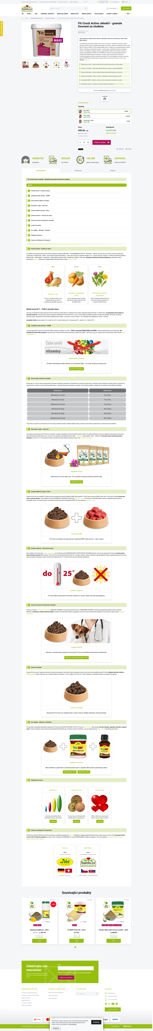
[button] (75, 947)
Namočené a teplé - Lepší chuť (38, 205)
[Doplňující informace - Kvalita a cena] (76, 803)
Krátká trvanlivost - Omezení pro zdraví (40, 215)
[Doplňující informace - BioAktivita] (53, 803)
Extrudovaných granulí (43, 610)
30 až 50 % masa (79, 498)
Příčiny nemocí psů (53, 995)
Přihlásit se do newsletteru (66, 977)
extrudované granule (49, 553)
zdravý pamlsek (31, 674)
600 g (39, 925)
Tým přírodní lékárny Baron (114, 837)
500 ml (74, 925)
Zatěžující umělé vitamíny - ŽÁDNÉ (39, 195)
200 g (35, 925)
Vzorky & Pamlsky (35, 225)
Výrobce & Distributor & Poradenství (39, 240)
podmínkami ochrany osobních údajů (82, 972)
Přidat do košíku (100, 142)
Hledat (86, 8)
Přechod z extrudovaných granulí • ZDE (76, 657)
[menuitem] (24, 13)
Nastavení (56, 1028)
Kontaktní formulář (112, 1009)
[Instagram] (109, 1003)
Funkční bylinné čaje (86, 438)
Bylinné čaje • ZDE (76, 482)
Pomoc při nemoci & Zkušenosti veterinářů (41, 220)
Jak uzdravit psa (53, 998)
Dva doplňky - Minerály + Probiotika (39, 230)
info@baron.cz (111, 993)
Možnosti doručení (111, 133)
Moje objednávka (74, 2)
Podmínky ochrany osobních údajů (47, 2)
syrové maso (78, 436)
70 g (107, 925)
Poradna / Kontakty (26, 1003)
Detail (39, 940)
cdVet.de (87, 60)
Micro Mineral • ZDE (69, 772)
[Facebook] (106, 1003)
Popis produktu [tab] (41, 170)
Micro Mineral (87, 727)
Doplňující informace (35, 235)
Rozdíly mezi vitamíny (76, 369)
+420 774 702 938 (112, 999)
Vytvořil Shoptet (115, 1026)
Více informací (72, 1024)
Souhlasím (96, 1022)
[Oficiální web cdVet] (65, 862)
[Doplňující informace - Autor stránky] (100, 803)
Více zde (53, 821)
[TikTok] (116, 1003)
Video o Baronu (39, 839)
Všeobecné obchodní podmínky (29, 2)
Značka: (81, 32)
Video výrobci (30, 839)
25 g (103, 925)
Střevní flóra (101, 729)
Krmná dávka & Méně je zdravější (39, 200)
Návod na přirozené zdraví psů (56, 992)
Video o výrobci (119, 84)
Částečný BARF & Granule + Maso (39, 210)
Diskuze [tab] (112, 170)
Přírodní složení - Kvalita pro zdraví (39, 190)
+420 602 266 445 (112, 996)
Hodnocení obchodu (27, 1005)
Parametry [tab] (78, 170)
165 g (111, 925)
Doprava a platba (63, 2)
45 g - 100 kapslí (117, 925)
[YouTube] (113, 1003)
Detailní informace (83, 102)
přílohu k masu (90, 500)
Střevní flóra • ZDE (84, 772)
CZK (126, 2)
